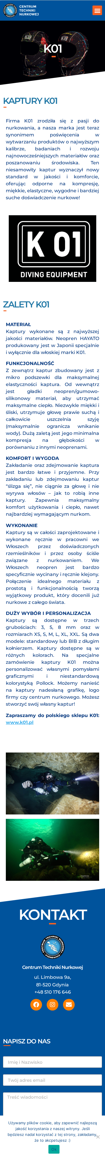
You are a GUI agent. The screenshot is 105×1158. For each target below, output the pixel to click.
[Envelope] (69, 1005)
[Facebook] (36, 1005)
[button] (97, 10)
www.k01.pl (20, 722)
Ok (54, 1149)
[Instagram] (52, 1005)
